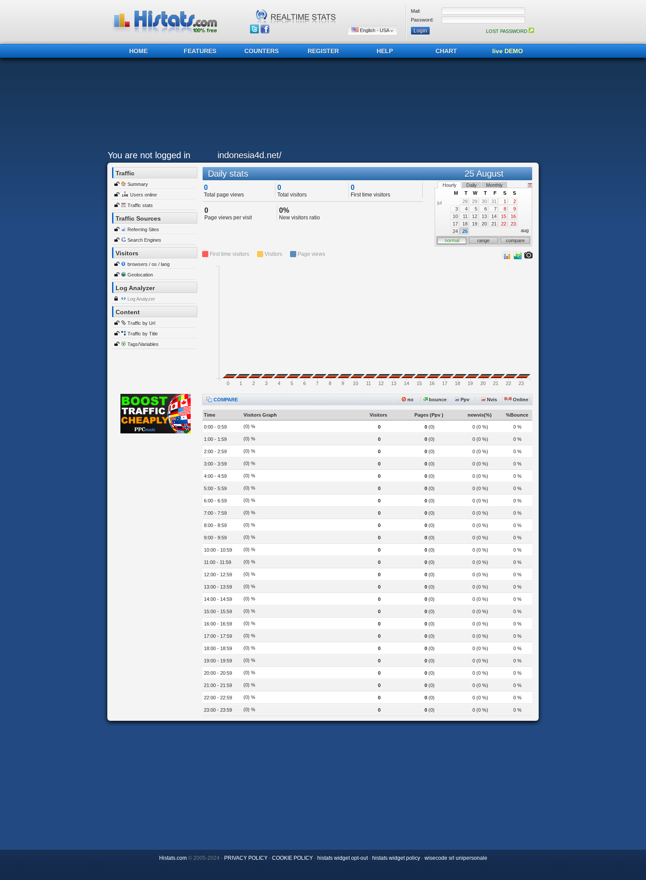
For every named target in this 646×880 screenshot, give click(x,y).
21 (494, 223)
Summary (137, 184)
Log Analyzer (141, 299)
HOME (138, 51)
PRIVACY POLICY (246, 858)
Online (520, 399)
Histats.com (173, 858)
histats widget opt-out (342, 858)
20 (484, 223)
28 (465, 201)
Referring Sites (143, 229)
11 (465, 216)
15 (503, 216)
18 (465, 223)
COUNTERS (261, 51)
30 (484, 201)
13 (484, 216)
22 (503, 223)
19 (474, 223)
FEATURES (200, 51)
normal (452, 240)
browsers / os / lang (148, 264)
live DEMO (507, 51)
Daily (471, 185)
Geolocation (140, 274)
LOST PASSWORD (507, 31)
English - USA (374, 30)
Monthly (494, 185)
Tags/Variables (143, 344)
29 (474, 201)
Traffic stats (140, 205)
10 (455, 216)
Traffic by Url (141, 323)
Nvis (491, 399)
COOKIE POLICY (292, 858)
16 (513, 216)
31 (494, 201)
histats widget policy (396, 858)
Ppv (464, 399)
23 (513, 223)
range (483, 240)
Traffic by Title (142, 333)
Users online (143, 194)
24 (455, 231)
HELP (385, 51)
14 (494, 216)
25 (465, 231)
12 (474, 216)
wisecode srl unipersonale (456, 858)
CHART (446, 51)
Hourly (450, 185)
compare (515, 240)
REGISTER (323, 51)
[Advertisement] (321, 106)
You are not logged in (149, 155)
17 (455, 223)
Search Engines (144, 240)
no (410, 399)
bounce (437, 399)
